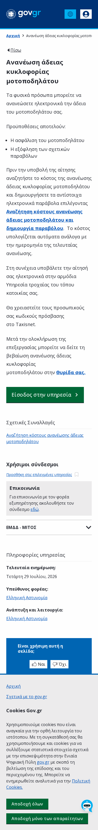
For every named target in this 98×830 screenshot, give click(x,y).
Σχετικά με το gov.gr (26, 696)
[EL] (70, 14)
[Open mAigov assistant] (87, 806)
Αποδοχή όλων (27, 804)
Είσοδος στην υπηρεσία (41, 394)
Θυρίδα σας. (70, 372)
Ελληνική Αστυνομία (26, 598)
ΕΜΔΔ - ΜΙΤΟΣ (21, 527)
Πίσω (15, 50)
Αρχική (13, 35)
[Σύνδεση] (86, 14)
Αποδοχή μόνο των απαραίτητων (47, 818)
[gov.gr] (23, 14)
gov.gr (43, 762)
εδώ (35, 509)
